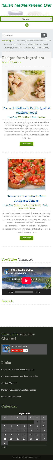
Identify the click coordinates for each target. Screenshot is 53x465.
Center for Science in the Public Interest (17, 369)
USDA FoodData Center (11, 397)
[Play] (5, 292)
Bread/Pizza (18, 48)
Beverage (8, 48)
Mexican (42, 117)
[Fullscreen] (47, 292)
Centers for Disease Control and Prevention (19, 376)
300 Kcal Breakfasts (34, 41)
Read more (26, 144)
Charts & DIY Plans (9, 383)
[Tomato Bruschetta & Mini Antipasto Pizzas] (26, 174)
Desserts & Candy (41, 48)
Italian (20, 208)
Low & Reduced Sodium (31, 205)
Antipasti (44, 44)
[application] (26, 281)
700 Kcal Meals (33, 44)
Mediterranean (29, 208)
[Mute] (42, 292)
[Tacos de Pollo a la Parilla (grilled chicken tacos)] (26, 86)
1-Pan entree (19, 41)
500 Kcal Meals (19, 44)
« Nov (3, 447)
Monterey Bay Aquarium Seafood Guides (18, 390)
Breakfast (29, 48)
